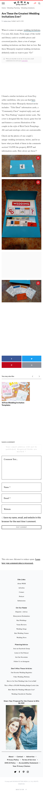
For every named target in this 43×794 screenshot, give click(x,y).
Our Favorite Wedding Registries (21, 672)
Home (4, 8)
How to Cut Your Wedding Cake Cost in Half (21, 681)
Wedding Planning (13, 8)
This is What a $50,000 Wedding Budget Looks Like (21, 685)
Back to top (20, 789)
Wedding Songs (21, 629)
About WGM (21, 583)
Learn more (24, 61)
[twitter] (15, 772)
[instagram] (28, 772)
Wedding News (22, 637)
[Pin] (38, 158)
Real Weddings (21, 620)
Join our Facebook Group (21, 648)
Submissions (21, 601)
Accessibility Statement (28, 763)
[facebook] (19, 772)
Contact (20, 757)
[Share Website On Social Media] (35, 3)
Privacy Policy (13, 760)
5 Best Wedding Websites (21, 677)
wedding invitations (32, 30)
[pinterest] (24, 772)
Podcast (21, 596)
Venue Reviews (21, 624)
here (33, 99)
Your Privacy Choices (21, 766)
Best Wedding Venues (21, 633)
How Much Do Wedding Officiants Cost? (21, 690)
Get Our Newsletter (21, 657)
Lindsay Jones (7, 21)
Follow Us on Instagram (21, 661)
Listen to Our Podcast (21, 653)
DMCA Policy (10, 763)
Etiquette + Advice (21, 612)
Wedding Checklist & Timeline (21, 694)
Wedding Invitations (28, 8)
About (11, 757)
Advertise (30, 757)
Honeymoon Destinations (21, 616)
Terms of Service (29, 760)
